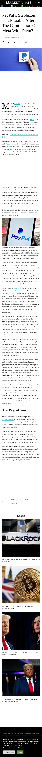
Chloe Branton (8, 35)
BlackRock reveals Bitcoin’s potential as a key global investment (21, 560)
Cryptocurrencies (22, 35)
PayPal (9, 146)
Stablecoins (14, 503)
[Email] (20, 42)
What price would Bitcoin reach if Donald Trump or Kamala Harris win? (20, 654)
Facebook (17, 103)
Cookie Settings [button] (9, 752)
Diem (32, 119)
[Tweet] (8, 42)
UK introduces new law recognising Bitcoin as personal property (18, 607)
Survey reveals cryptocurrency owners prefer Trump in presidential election (20, 700)
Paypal (27, 499)
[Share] (3, 42)
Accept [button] (20, 752)
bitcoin (37, 268)
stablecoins (17, 288)
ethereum (29, 268)
